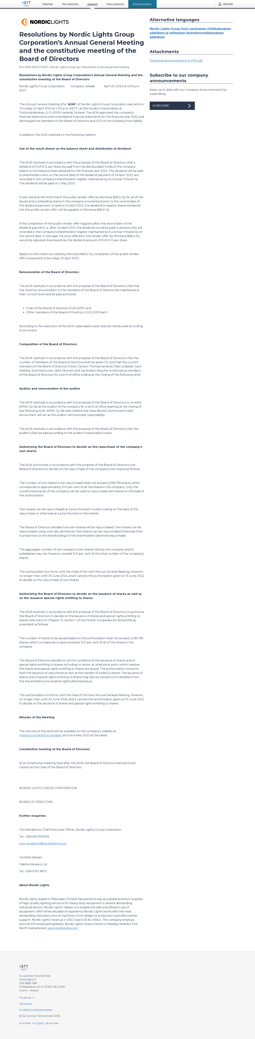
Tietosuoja (25, 1003)
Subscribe (160, 105)
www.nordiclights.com (62, 928)
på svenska (52, 1023)
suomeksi (25, 1023)
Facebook (25, 997)
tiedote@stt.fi (27, 979)
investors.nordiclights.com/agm (40, 735)
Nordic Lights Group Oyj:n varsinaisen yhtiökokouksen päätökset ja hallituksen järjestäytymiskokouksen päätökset (190, 33)
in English (38, 1023)
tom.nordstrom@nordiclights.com (42, 843)
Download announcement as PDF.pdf (176, 60)
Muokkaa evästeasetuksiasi (35, 1009)
